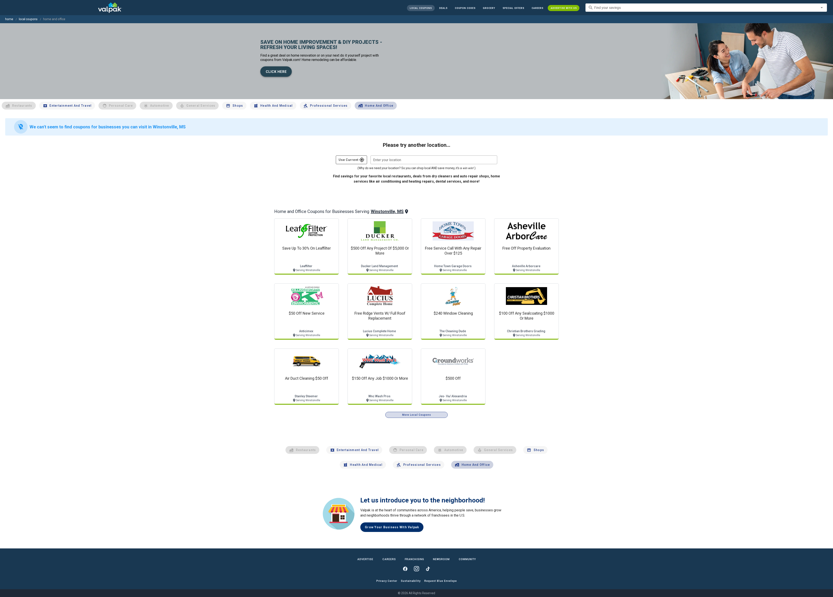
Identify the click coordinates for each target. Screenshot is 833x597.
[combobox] (706, 7)
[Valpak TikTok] (428, 569)
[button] (513, 8)
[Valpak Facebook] (405, 569)
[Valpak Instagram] (416, 569)
